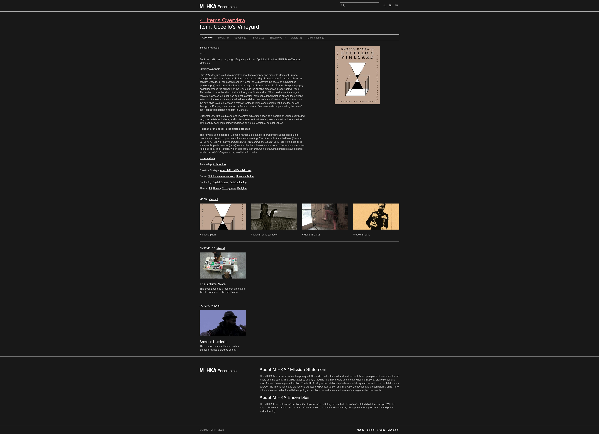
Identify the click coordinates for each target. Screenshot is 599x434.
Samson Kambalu (209, 47)
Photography (229, 188)
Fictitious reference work (221, 176)
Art (210, 188)
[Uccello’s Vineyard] (357, 75)
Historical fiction (245, 176)
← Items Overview (222, 20)
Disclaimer (393, 429)
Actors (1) (296, 37)
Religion (242, 188)
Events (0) (258, 37)
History (217, 188)
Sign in (371, 429)
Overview (207, 37)
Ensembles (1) (278, 37)
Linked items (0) (316, 37)
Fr (396, 5)
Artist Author (219, 164)
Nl (384, 5)
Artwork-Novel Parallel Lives (235, 170)
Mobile (360, 429)
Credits (381, 429)
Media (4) (223, 37)
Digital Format (220, 182)
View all (213, 199)
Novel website (207, 158)
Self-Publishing (238, 182)
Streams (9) (240, 37)
